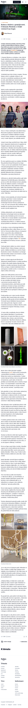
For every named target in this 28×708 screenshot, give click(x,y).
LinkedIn (15, 704)
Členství (16, 685)
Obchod (2, 685)
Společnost (3, 670)
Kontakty (17, 691)
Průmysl (2, 668)
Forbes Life (14, 50)
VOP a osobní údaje (19, 693)
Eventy (16, 684)
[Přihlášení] (22, 2)
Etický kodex (17, 694)
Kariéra (16, 689)
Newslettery (17, 673)
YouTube (19, 704)
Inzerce (16, 687)
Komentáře (17, 668)
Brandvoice (17, 677)
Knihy (2, 687)
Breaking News (18, 675)
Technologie (3, 671)
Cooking (2, 675)
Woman (16, 670)
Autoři (2, 684)
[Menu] (25, 2)
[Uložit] (26, 39)
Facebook (3, 704)
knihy (11, 372)
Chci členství (17, 2)
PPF (20, 238)
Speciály (16, 666)
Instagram (10, 704)
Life (1, 673)
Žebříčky (2, 677)
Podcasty (17, 671)
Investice (3, 666)
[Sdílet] (24, 39)
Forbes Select (4, 689)
